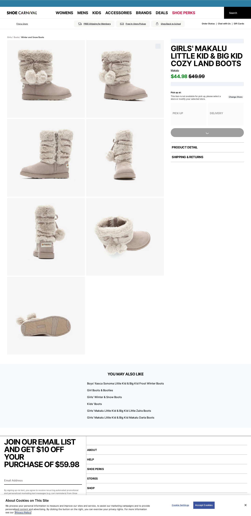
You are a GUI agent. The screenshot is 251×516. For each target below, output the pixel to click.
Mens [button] (82, 13)
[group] (189, 114)
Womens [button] (64, 13)
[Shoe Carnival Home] (22, 12)
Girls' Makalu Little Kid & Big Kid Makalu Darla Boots (120, 417)
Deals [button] (162, 13)
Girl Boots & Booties (100, 390)
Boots (16, 37)
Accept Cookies (204, 505)
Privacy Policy (23, 512)
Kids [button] (96, 13)
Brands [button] (143, 13)
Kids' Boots (94, 404)
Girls (9, 37)
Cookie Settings (180, 505)
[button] (17, 23)
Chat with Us (224, 23)
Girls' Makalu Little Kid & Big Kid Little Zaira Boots (119, 410)
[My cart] (218, 12)
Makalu (175, 70)
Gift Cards (239, 23)
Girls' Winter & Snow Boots (104, 397)
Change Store (235, 97)
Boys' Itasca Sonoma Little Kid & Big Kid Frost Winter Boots (125, 383)
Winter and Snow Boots (32, 37)
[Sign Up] (78, 480)
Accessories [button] (118, 13)
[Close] (245, 505)
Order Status (208, 23)
